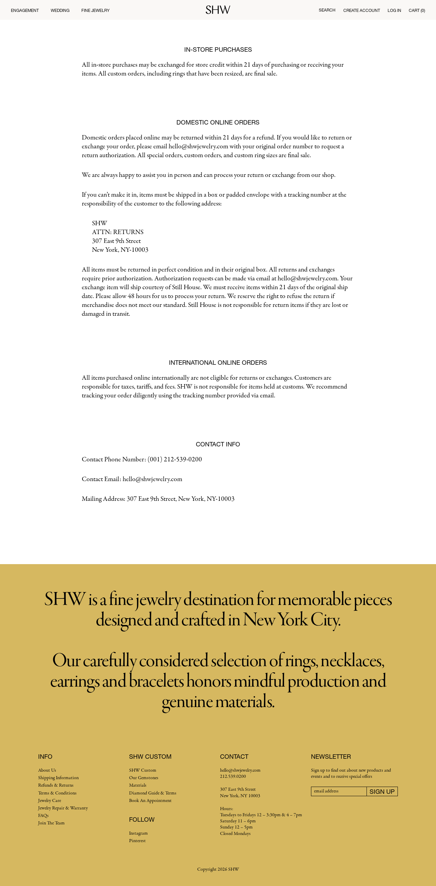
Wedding (60, 10)
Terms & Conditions (57, 793)
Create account (361, 10)
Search (327, 10)
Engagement (25, 10)
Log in (394, 10)
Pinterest (137, 841)
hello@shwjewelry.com (240, 770)
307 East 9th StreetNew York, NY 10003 (240, 792)
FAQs (43, 816)
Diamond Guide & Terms (152, 793)
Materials (137, 785)
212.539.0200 (233, 776)
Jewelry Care (49, 801)
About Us (47, 770)
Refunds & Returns (56, 785)
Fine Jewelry (95, 10)
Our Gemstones (143, 778)
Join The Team (51, 823)
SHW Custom (142, 770)
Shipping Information (58, 778)
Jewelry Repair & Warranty (63, 808)
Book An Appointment (150, 801)
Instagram (138, 833)
